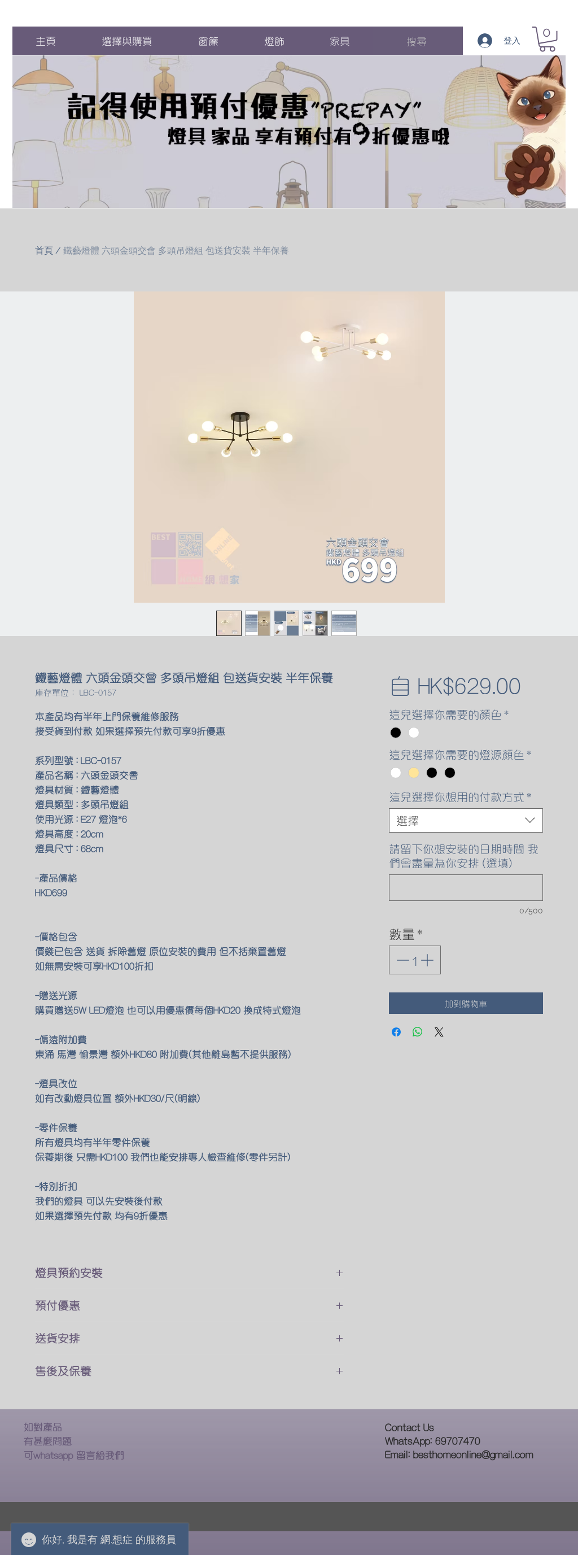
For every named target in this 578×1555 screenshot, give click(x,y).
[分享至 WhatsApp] (417, 1032)
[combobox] (466, 820)
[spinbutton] (414, 960)
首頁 (44, 250)
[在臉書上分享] (396, 1032)
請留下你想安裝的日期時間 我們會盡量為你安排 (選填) (463, 856)
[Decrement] (402, 960)
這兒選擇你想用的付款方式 (460, 797)
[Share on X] (439, 1032)
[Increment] (428, 960)
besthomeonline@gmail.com (473, 1453)
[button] (547, 39)
